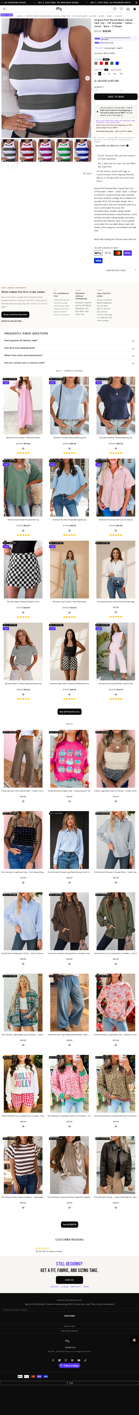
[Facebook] (53, 1360)
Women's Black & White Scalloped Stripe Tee (23, 683)
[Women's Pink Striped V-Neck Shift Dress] (23, 381)
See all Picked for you (70, 711)
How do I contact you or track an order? (24, 362)
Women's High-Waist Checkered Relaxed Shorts (69, 683)
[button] (136, 2)
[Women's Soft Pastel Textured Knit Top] (23, 463)
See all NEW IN (69, 1224)
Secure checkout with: (106, 248)
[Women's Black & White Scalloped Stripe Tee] (23, 627)
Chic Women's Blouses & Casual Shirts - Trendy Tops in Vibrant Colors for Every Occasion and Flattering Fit (116, 872)
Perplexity (76, 1287)
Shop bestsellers (104, 131)
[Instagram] (66, 1360)
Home (20, 16)
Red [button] (101, 63)
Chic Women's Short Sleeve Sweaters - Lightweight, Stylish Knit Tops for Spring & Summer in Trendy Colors (23, 1197)
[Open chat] (134, 1340)
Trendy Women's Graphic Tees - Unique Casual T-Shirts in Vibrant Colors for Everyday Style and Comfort (69, 791)
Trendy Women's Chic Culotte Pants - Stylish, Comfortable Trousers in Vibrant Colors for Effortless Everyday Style (23, 791)
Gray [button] (96, 63)
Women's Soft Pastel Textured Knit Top (23, 520)
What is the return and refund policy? (23, 355)
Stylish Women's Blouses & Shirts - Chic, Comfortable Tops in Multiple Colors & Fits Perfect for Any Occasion (23, 953)
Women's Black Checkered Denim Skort (23, 602)
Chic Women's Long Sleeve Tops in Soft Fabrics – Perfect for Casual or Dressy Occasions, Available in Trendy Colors (69, 1116)
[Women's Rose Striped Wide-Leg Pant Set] (116, 627)
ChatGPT (54, 1287)
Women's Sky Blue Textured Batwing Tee (69, 437)
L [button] (104, 74)
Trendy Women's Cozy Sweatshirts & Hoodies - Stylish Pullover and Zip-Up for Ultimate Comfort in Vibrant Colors (23, 1116)
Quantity (99, 87)
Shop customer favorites (15, 314)
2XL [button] (114, 74)
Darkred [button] (106, 63)
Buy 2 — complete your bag (69, 371)
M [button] (99, 74)
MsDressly (59, 9)
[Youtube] (79, 1360)
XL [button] (109, 74)
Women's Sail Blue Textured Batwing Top (115, 437)
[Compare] (128, 8)
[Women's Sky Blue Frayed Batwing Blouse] (69, 463)
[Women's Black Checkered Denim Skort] (23, 545)
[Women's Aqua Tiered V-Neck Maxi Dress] (69, 545)
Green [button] (111, 63)
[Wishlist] (121, 8)
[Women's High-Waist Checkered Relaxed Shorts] (69, 627)
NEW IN (69, 724)
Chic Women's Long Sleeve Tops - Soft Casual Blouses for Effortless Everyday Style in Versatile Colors (23, 872)
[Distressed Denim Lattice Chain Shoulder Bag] (116, 543)
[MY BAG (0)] (134, 8)
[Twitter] (59, 1360)
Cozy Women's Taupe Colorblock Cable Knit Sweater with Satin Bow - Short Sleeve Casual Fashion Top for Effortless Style (69, 1197)
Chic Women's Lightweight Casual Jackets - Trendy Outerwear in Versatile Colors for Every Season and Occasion (23, 1034)
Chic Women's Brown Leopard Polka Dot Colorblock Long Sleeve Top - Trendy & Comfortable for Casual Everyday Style (116, 1116)
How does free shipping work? (19, 348)
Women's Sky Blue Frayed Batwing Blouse (69, 520)
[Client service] (114, 8)
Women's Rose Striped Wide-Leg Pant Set (116, 683)
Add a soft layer (123, 131)
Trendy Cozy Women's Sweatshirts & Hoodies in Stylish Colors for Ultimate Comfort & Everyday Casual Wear (69, 953)
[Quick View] (23, 448)
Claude (64, 1287)
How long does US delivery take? (20, 340)
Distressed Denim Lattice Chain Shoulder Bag (115, 602)
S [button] (95, 74)
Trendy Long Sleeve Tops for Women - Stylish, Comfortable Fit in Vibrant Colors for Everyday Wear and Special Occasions (116, 791)
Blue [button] (117, 63)
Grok (86, 1287)
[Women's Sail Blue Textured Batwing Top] (116, 381)
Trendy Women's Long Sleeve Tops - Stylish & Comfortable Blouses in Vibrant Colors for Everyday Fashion (116, 1034)
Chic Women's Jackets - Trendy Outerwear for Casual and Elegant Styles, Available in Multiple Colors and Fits (116, 1197)
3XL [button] (121, 74)
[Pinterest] (72, 1360)
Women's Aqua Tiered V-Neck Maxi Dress (69, 602)
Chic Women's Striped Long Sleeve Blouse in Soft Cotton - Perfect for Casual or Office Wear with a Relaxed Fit (69, 872)
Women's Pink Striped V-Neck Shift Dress (23, 437)
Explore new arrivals (11, 321)
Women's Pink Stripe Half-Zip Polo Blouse (116, 520)
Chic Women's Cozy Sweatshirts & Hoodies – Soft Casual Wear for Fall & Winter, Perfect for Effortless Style (116, 953)
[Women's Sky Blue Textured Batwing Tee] (69, 381)
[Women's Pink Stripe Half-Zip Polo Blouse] (116, 463)
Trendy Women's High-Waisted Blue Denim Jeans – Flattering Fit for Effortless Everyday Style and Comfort (69, 1034)
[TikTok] (85, 1360)
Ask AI (69, 1279)
